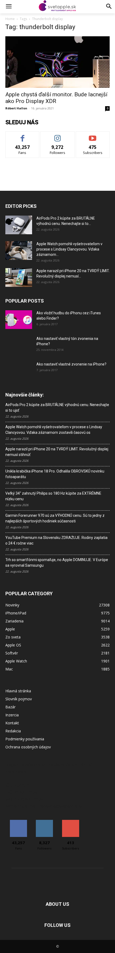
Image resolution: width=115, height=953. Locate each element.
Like (23, 135)
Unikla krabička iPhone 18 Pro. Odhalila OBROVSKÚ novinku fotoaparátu (54, 474)
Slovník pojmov (18, 698)
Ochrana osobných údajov (28, 746)
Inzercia (12, 714)
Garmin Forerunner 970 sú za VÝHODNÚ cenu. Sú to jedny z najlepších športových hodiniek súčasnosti (55, 518)
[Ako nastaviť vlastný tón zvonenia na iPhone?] (18, 345)
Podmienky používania (24, 738)
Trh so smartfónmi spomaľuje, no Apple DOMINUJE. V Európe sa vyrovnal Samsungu (56, 562)
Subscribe (93, 135)
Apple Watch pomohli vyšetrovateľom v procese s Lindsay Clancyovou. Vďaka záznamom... (69, 249)
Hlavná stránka (18, 690)
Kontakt (12, 722)
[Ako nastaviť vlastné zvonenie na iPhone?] (18, 368)
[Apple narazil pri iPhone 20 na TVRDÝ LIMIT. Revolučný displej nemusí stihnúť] (18, 277)
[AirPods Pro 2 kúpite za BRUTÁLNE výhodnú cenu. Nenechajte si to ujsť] (18, 225)
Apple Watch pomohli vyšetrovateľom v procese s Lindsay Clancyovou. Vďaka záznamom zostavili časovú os (53, 430)
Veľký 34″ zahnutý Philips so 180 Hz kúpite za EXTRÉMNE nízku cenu (53, 496)
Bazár (10, 706)
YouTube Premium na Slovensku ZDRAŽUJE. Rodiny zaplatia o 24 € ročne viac (56, 540)
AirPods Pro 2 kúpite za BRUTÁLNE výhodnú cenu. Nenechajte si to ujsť (57, 407)
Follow (57, 135)
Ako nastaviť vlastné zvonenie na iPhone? (71, 364)
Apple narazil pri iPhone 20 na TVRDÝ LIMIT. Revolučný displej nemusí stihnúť (56, 452)
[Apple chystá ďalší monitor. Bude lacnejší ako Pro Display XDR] (57, 62)
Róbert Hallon (16, 108)
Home (10, 19)
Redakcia (13, 730)
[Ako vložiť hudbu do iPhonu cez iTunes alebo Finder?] (18, 319)
